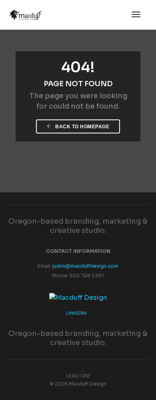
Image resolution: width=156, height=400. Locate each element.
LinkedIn (76, 313)
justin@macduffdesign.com (85, 266)
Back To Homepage (82, 126)
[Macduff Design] (78, 297)
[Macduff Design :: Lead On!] (26, 14)
